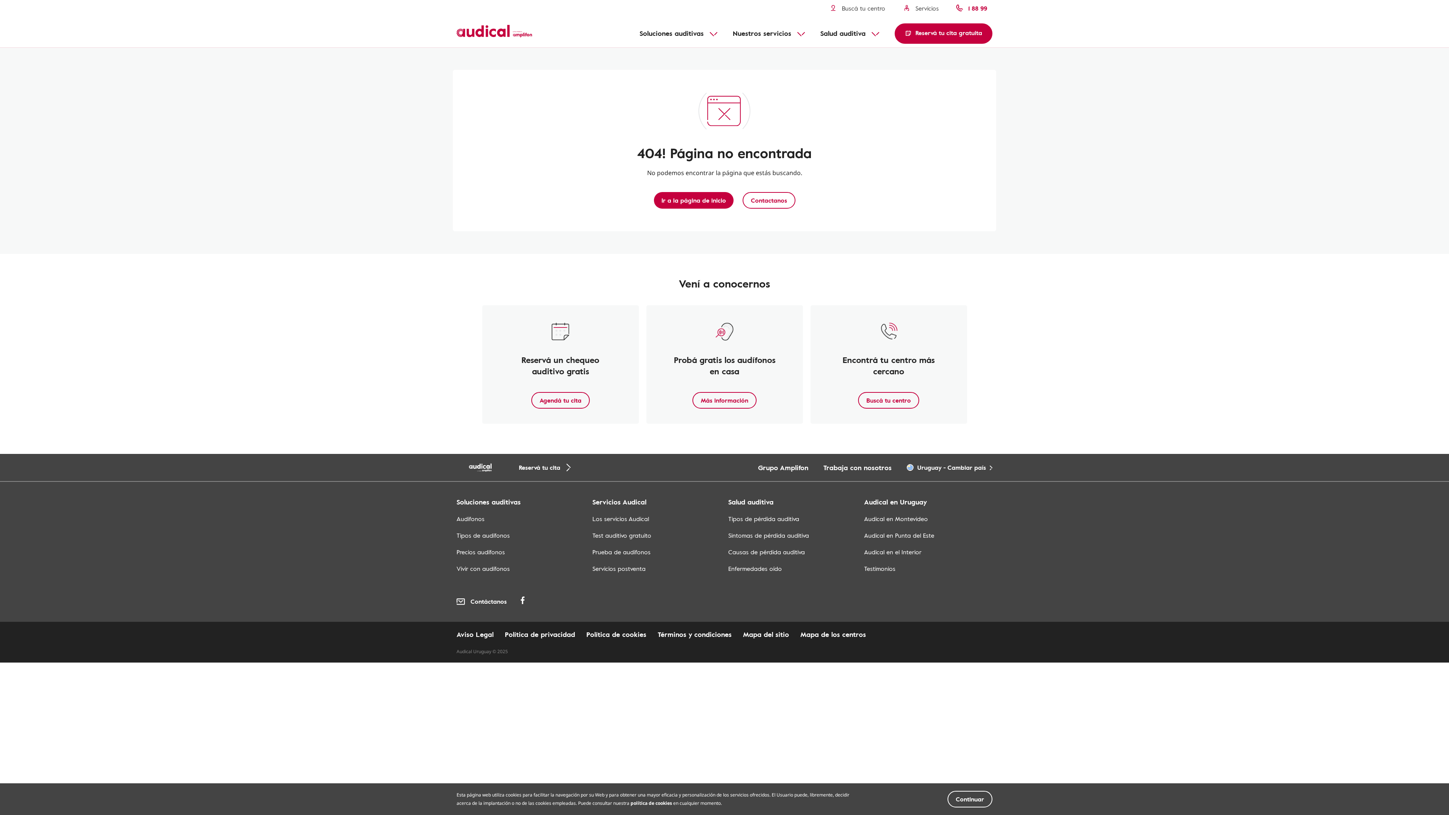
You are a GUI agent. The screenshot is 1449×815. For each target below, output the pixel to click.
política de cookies (651, 803)
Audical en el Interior (892, 552)
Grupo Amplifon (783, 467)
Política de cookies (616, 634)
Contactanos (769, 200)
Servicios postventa (619, 568)
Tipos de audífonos (483, 535)
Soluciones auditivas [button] (672, 33)
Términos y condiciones (695, 634)
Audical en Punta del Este (899, 535)
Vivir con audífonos (483, 568)
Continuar (970, 799)
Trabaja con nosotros (857, 467)
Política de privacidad (540, 634)
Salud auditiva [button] (843, 33)
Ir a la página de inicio (693, 200)
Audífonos (471, 518)
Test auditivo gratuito (621, 535)
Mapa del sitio (766, 634)
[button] (943, 33)
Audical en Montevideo (896, 518)
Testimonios (879, 568)
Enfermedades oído (755, 568)
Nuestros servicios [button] (762, 33)
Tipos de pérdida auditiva (763, 518)
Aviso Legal (475, 634)
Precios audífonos (481, 552)
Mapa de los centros (833, 634)
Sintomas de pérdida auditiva (768, 535)
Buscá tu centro (888, 400)
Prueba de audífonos (621, 552)
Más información (724, 400)
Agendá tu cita (560, 400)
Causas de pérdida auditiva (766, 552)
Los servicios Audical (620, 518)
